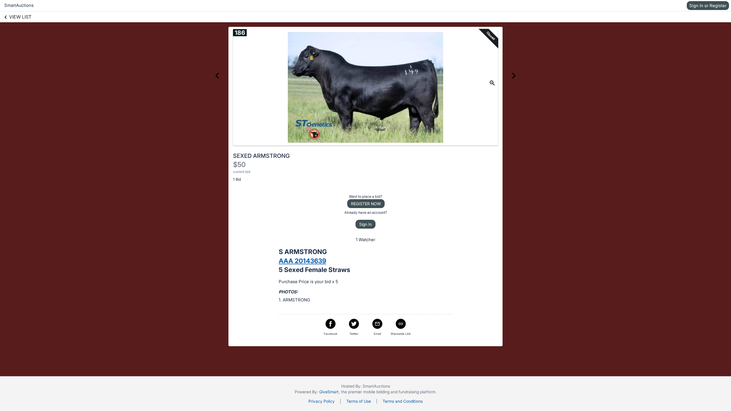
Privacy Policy (321, 401)
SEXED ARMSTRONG (261, 155)
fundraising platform (417, 391)
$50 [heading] (239, 164)
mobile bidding (376, 391)
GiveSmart (329, 391)
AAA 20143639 (302, 261)
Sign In (365, 224)
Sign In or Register (707, 5)
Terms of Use (358, 401)
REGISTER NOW (366, 203)
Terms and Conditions (403, 401)
